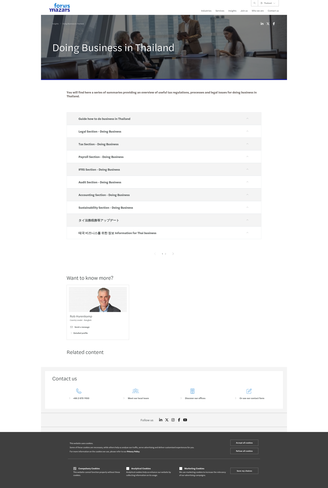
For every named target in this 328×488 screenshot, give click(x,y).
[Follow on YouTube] (185, 420)
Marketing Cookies (194, 468)
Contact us (273, 10)
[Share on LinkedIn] (262, 23)
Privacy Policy (133, 451)
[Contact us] (78, 394)
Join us (244, 10)
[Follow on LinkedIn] (160, 420)
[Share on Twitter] (268, 23)
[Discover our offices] (192, 394)
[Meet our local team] (135, 394)
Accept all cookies (244, 442)
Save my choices (244, 470)
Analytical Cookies (141, 468)
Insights (232, 10)
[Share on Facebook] (274, 23)
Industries (206, 10)
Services (220, 10)
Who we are (258, 10)
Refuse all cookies (244, 450)
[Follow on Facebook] (179, 420)
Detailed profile (80, 332)
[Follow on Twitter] (167, 420)
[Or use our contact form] (249, 394)
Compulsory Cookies (89, 468)
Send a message (82, 327)
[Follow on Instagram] (173, 420)
